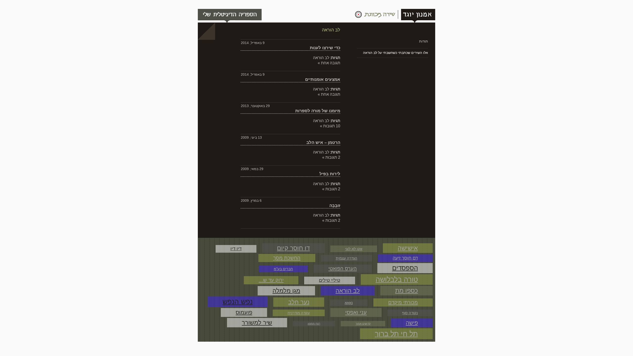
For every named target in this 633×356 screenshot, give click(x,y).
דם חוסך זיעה (405, 258)
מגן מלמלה (286, 290)
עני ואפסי (356, 312)
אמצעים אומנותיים (322, 79)
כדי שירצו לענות (325, 47)
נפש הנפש (238, 302)
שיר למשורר (257, 322)
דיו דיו (236, 248)
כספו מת (406, 290)
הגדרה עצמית (346, 258)
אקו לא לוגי (353, 249)
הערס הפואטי (342, 268)
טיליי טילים (329, 280)
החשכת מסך (286, 258)
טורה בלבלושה (397, 279)
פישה (412, 323)
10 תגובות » (330, 126)
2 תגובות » (331, 157)
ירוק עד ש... (271, 280)
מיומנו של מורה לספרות (317, 110)
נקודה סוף (410, 313)
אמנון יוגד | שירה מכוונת (395, 15)
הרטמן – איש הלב (323, 142)
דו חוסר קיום (293, 248)
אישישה (408, 248)
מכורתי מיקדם (403, 302)
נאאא (349, 303)
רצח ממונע (314, 323)
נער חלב (298, 302)
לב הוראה (321, 58)
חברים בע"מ (283, 269)
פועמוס (244, 312)
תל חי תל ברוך (396, 334)
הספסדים (405, 268)
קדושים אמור (363, 323)
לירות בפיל (329, 173)
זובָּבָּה (334, 205)
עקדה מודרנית (299, 313)
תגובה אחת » (329, 63)
